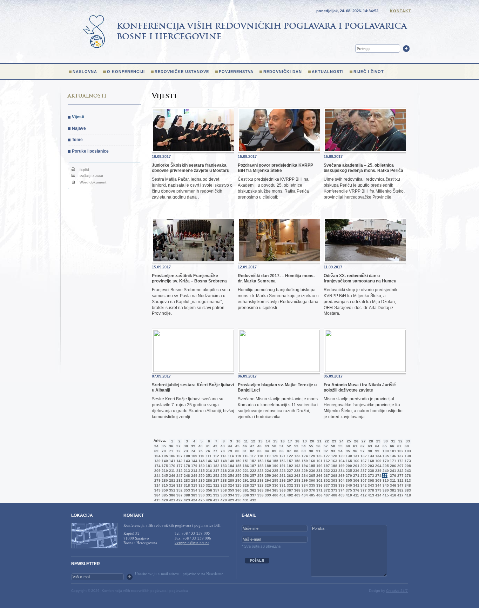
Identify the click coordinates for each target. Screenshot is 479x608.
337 (326, 485)
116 (245, 456)
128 (333, 456)
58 (333, 446)
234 (340, 471)
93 (333, 451)
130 (348, 456)
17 (290, 441)
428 (223, 500)
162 (326, 461)
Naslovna (85, 71)
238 (370, 471)
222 (252, 471)
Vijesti (78, 116)
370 (311, 490)
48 (259, 446)
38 (186, 446)
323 (223, 485)
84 (267, 451)
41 (208, 446)
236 (355, 471)
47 (252, 446)
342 (362, 485)
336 (318, 485)
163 (333, 461)
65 (385, 446)
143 (186, 461)
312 (399, 480)
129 (340, 456)
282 (178, 480)
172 (399, 461)
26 (356, 441)
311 (392, 480)
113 (223, 456)
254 (230, 475)
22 (327, 441)
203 (370, 466)
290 (237, 480)
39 (193, 446)
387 (178, 495)
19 (305, 441)
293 (259, 480)
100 (385, 451)
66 (392, 446)
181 (208, 466)
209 (156, 471)
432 (252, 500)
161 (318, 461)
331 (281, 485)
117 (252, 456)
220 (237, 471)
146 (208, 461)
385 (164, 495)
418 (407, 495)
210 (164, 471)
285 (200, 480)
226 (281, 471)
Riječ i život (368, 71)
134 (377, 456)
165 (348, 461)
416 (392, 495)
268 (333, 475)
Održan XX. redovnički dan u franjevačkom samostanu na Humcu (360, 278)
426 (208, 500)
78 (223, 451)
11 (246, 441)
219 (230, 471)
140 (164, 461)
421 (171, 500)
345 (385, 485)
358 (223, 490)
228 (296, 471)
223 (259, 471)
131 (355, 456)
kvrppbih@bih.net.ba (192, 542)
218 (223, 471)
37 (178, 446)
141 (171, 461)
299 (304, 480)
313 (407, 480)
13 (260, 441)
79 (230, 451)
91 (318, 451)
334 (304, 485)
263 (296, 475)
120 (274, 456)
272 (362, 475)
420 (164, 500)
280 (164, 480)
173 (407, 461)
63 (370, 446)
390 (200, 495)
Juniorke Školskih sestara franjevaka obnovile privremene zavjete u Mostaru (190, 168)
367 (289, 490)
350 (164, 490)
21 (319, 441)
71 (171, 451)
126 (318, 456)
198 (333, 466)
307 (362, 480)
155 (274, 461)
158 (296, 461)
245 (164, 475)
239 (377, 471)
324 (230, 485)
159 (304, 461)
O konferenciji (126, 71)
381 (392, 490)
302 (326, 480)
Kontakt (400, 11)
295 (274, 480)
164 (340, 461)
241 (392, 471)
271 (355, 475)
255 (237, 475)
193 (296, 466)
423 (186, 500)
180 (200, 466)
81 (245, 451)
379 (377, 490)
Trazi (406, 48)
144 (193, 461)
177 (178, 466)
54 (304, 446)
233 (333, 471)
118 (259, 456)
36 (171, 446)
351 (171, 490)
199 (340, 466)
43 (223, 446)
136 (392, 456)
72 (178, 451)
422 (178, 500)
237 (362, 471)
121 (281, 456)
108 (186, 456)
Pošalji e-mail (91, 176)
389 (193, 495)
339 (340, 485)
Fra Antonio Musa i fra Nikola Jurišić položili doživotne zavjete (360, 387)
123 (296, 456)
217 (215, 471)
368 (296, 490)
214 (193, 471)
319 (193, 485)
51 (281, 446)
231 (318, 471)
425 (200, 500)
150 (237, 461)
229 (304, 471)
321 (208, 485)
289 (230, 480)
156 (281, 461)
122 (289, 456)
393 (223, 495)
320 (200, 485)
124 (304, 456)
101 (392, 451)
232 (326, 471)
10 (238, 441)
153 (259, 461)
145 (200, 461)
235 (348, 471)
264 (304, 475)
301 (318, 480)
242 (399, 471)
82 (252, 451)
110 (200, 456)
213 (186, 471)
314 (156, 485)
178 (186, 466)
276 (392, 475)
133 (370, 456)
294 (267, 480)
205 (385, 466)
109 (193, 456)
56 (318, 446)
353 (186, 490)
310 (385, 480)
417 (399, 495)
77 (215, 451)
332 (289, 485)
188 (259, 466)
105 (164, 456)
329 (267, 485)
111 (208, 456)
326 (245, 485)
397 (252, 495)
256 (245, 475)
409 (340, 495)
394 (230, 495)
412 (362, 495)
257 (252, 475)
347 (399, 485)
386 (171, 495)
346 (392, 485)
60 (348, 446)
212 (178, 471)
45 (237, 446)
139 (156, 461)
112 (215, 456)
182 (215, 466)
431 (245, 500)
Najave (79, 128)
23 (334, 441)
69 (156, 451)
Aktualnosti (328, 71)
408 (333, 495)
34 (156, 446)
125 (311, 456)
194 (304, 466)
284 (193, 480)
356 (208, 490)
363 (259, 490)
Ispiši (84, 170)
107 (178, 456)
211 (171, 471)
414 (377, 495)
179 (193, 466)
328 (259, 485)
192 (289, 466)
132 (362, 456)
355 (200, 490)
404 (304, 495)
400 (274, 495)
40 (200, 446)
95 (348, 451)
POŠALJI (257, 560)
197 (326, 466)
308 (370, 480)
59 (340, 446)
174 (156, 466)
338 (333, 485)
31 (393, 441)
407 (326, 495)
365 (274, 490)
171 (392, 461)
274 (377, 475)
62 (362, 446)
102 (399, 451)
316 (171, 485)
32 (400, 441)
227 (289, 471)
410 (348, 495)
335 (311, 485)
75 (200, 451)
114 (230, 456)
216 (208, 471)
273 (370, 475)
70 (164, 451)
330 (274, 485)
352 (178, 490)
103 (407, 451)
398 (259, 495)
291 (245, 480)
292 (252, 480)
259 (267, 475)
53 (296, 446)
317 (178, 485)
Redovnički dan (282, 71)
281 (171, 480)
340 (348, 485)
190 (274, 466)
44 (230, 446)
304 (340, 480)
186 (245, 466)
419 (156, 500)
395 (237, 495)
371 (318, 490)
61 (355, 446)
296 (281, 480)
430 (237, 500)
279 (156, 480)
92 (326, 451)
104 (156, 456)
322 (215, 485)
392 (215, 495)
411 (355, 495)
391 (208, 495)
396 (245, 495)
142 (178, 461)
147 (215, 461)
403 (296, 495)
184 (230, 466)
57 (326, 446)
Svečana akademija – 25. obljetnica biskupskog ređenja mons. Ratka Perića (363, 168)
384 (156, 495)
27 (364, 441)
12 (253, 441)
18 (297, 441)
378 (370, 490)
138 (407, 456)
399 (267, 495)
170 (385, 461)
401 (281, 495)
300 (311, 480)
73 (186, 451)
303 (333, 480)
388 (186, 495)
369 (304, 490)
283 (186, 480)
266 (318, 475)
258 (259, 475)
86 (281, 451)
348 (407, 485)
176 (171, 466)
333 (296, 485)
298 (296, 480)
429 (230, 500)
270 (348, 475)
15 (275, 441)
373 (333, 490)
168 (370, 461)
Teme (77, 139)
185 (237, 466)
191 (281, 466)
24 (341, 441)
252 (215, 475)
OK (129, 577)
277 (399, 475)
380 (385, 490)
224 (267, 471)
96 (355, 451)
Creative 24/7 (397, 591)
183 (223, 466)
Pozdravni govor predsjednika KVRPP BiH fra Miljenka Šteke (275, 168)
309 (377, 480)
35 (164, 446)
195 (311, 466)
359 (230, 490)
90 (311, 451)
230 (311, 471)
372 (326, 490)
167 (362, 461)
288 (223, 480)
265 (311, 475)
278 (407, 475)
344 (377, 485)
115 (237, 456)
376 (355, 490)
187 (252, 466)
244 (156, 475)
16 (283, 441)
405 (311, 495)
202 (362, 466)
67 (399, 446)
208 (407, 466)
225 (274, 471)
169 (377, 461)
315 (164, 485)
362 (252, 490)
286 (208, 480)
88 (296, 451)
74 (193, 451)
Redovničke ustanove (182, 71)
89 (304, 451)
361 (245, 490)
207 (399, 466)
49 (267, 446)
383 (407, 490)
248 (186, 475)
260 (274, 475)
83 (259, 451)
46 (245, 446)
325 (237, 485)
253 (223, 475)
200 (348, 466)
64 (377, 446)
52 (289, 446)
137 (399, 456)
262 (289, 475)
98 (370, 451)
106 (171, 456)
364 (267, 490)
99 (377, 451)
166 (355, 461)
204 (377, 466)
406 (318, 495)
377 (362, 490)
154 (267, 461)
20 (312, 441)
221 (245, 471)
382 (399, 490)
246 (171, 475)
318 (186, 485)
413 (370, 495)
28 (371, 441)
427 (215, 500)
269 (340, 475)
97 (362, 451)
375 (348, 490)
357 (215, 490)
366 (281, 490)
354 (193, 490)
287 (215, 480)
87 (289, 451)
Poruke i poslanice (90, 151)
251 (208, 475)
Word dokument (92, 182)
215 (200, 471)
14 (268, 441)
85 (274, 451)
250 (200, 475)
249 (193, 475)
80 (237, 451)
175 (164, 466)
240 (385, 471)
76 (208, 451)
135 (385, 456)
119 (267, 456)
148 (223, 461)
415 (385, 495)
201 (355, 466)
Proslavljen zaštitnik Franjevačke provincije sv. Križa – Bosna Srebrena (189, 278)
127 (326, 456)
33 (408, 441)
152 (252, 461)
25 (349, 441)
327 (252, 485)
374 (340, 490)
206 (392, 466)
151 (245, 461)
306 (355, 480)
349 (156, 490)
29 (378, 441)
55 (311, 446)
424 (193, 500)
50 (274, 446)
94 (340, 451)
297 (289, 480)
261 (281, 475)
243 (407, 471)
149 (230, 461)
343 (370, 485)
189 (267, 466)
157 (289, 461)
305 (348, 480)
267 (326, 475)
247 (178, 475)
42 (215, 446)
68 (407, 446)
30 (386, 441)
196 (318, 466)
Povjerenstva (236, 71)
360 (237, 490)
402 (289, 495)
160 (311, 461)
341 (355, 485)
